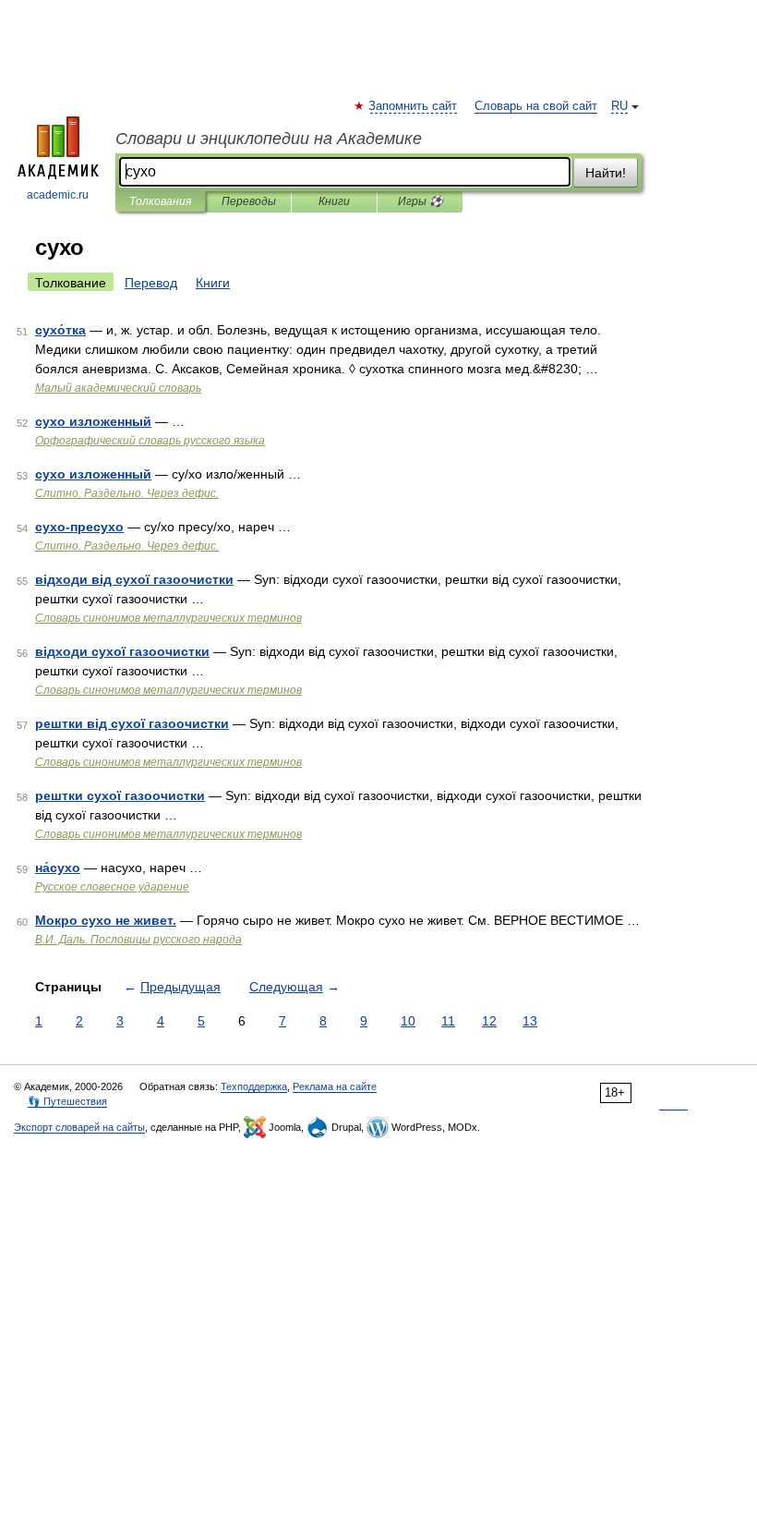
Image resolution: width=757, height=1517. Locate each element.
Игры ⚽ (420, 201)
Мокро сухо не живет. (105, 920)
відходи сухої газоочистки (122, 651)
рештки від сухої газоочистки (132, 723)
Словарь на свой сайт (536, 106)
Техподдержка (254, 1086)
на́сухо (57, 867)
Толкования (160, 201)
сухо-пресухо (79, 526)
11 (448, 1020)
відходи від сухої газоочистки (134, 579)
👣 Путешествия (67, 1101)
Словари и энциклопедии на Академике (268, 138)
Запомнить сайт (413, 106)
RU (619, 106)
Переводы (249, 201)
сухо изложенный (93, 421)
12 (489, 1020)
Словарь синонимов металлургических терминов (168, 618)
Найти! (605, 172)
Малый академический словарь (118, 388)
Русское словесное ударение (112, 886)
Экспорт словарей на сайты (79, 1127)
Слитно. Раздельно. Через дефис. (127, 493)
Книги (334, 201)
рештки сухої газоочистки (120, 795)
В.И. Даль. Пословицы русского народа (138, 939)
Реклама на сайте (335, 1086)
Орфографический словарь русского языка (150, 440)
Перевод (151, 282)
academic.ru (58, 194)
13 (530, 1020)
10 (408, 1020)
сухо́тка (60, 329)
